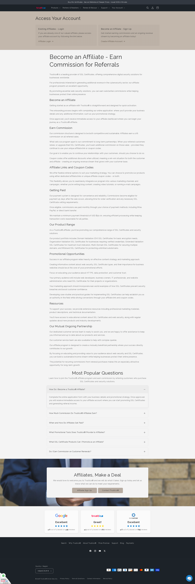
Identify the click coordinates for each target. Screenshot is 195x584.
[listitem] (97, 396)
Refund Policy (107, 578)
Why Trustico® (75, 543)
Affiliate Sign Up (84, 490)
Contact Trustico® (110, 490)
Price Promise (104, 543)
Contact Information (93, 578)
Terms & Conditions (78, 578)
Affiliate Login (44, 41)
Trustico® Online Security (48, 579)
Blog (122, 543)
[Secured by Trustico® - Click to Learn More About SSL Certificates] (5, 578)
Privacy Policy (64, 578)
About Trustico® (89, 543)
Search (64, 543)
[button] (55, 7)
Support (115, 543)
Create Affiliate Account (112, 41)
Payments (130, 543)
